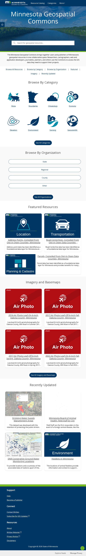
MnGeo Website (13, 532)
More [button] (61, 3)
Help (8, 496)
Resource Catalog (38, 3)
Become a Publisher (14, 500)
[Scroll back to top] (82, 548)
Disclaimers (11, 540)
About (9, 528)
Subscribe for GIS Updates (17, 516)
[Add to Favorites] (2, 24)
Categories (52, 3)
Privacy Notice (12, 536)
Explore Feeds (60, 553)
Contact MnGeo (13, 512)
